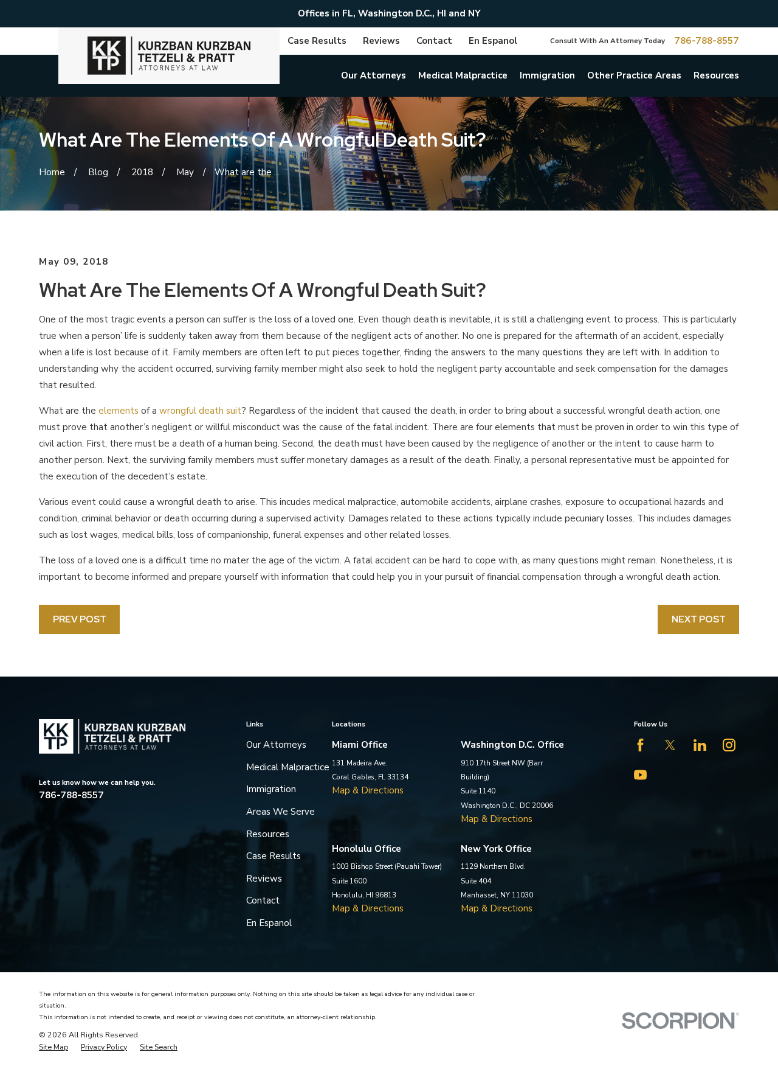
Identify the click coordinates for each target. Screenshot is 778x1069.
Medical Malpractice (287, 767)
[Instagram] (729, 745)
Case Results (316, 41)
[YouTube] (640, 774)
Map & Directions (368, 790)
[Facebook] (640, 745)
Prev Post (79, 619)
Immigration (271, 789)
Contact (434, 41)
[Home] (169, 56)
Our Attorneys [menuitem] (373, 75)
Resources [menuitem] (716, 75)
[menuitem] (53, 1047)
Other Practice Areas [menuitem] (634, 75)
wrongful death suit (200, 411)
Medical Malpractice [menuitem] (463, 75)
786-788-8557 (706, 41)
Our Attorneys (276, 745)
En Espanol (493, 41)
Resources (267, 834)
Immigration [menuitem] (547, 75)
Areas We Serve (280, 812)
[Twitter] (670, 745)
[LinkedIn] (700, 745)
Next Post (699, 619)
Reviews (381, 41)
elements (118, 411)
